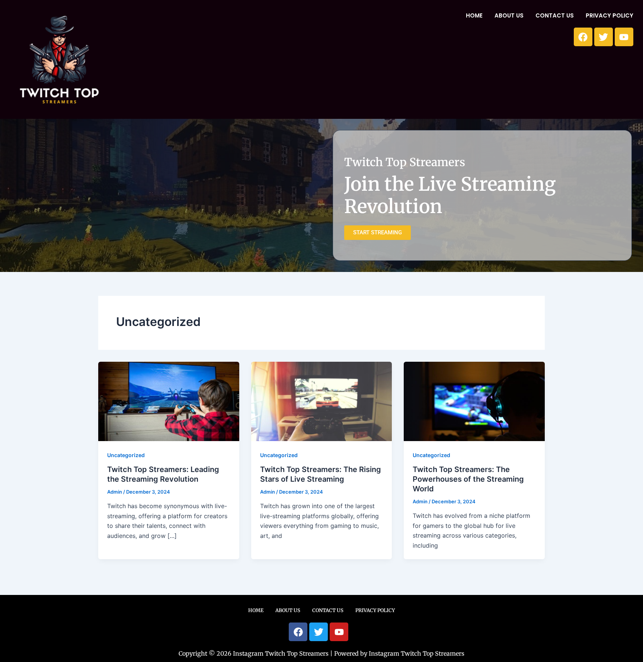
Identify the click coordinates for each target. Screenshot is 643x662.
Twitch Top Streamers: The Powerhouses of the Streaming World (468, 479)
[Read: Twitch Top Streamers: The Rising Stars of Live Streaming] (321, 401)
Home (474, 15)
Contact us (554, 15)
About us (509, 15)
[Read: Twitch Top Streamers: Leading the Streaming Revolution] (168, 401)
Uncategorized (126, 455)
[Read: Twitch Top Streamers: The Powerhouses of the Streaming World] (474, 401)
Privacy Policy (609, 15)
